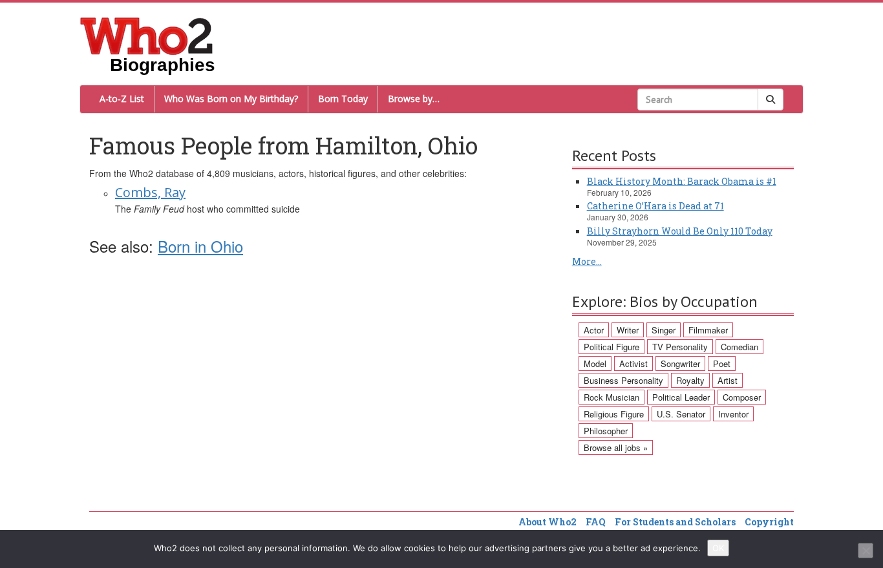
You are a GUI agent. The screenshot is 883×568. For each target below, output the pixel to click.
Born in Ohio (200, 246)
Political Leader (681, 397)
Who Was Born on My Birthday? (231, 98)
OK (718, 548)
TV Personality (680, 347)
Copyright (769, 522)
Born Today (343, 98)
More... (587, 261)
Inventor (733, 414)
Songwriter (680, 363)
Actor (594, 330)
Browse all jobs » (616, 447)
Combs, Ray (150, 192)
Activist (633, 363)
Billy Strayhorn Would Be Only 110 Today (679, 231)
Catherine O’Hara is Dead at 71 (655, 206)
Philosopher (606, 431)
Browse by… (414, 98)
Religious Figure (614, 414)
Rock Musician (611, 397)
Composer (742, 397)
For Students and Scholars (675, 522)
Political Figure (611, 347)
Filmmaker (708, 330)
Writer (628, 330)
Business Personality (623, 380)
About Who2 (547, 522)
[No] (865, 550)
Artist (728, 380)
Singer (664, 330)
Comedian (739, 347)
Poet (721, 363)
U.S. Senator (681, 414)
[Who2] (147, 34)
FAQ (596, 522)
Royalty (690, 380)
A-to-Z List (122, 98)
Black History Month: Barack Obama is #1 (681, 181)
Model (595, 363)
